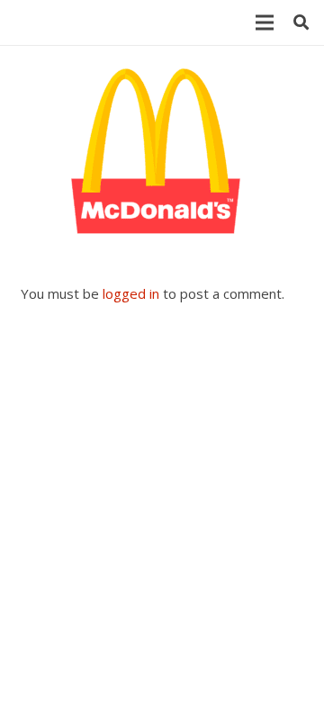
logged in (131, 293)
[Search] (301, 22)
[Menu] (264, 22)
